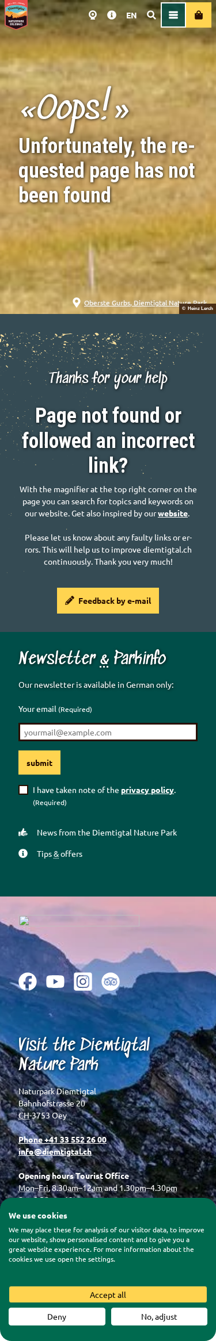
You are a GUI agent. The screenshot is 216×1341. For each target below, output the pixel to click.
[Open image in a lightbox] (78, 935)
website (173, 513)
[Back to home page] (16, 15)
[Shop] (198, 15)
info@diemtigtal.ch (55, 1151)
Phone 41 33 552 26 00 (62, 1139)
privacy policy (147, 789)
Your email (55, 708)
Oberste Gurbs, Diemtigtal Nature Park (145, 302)
